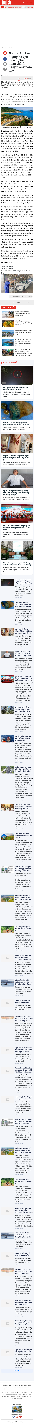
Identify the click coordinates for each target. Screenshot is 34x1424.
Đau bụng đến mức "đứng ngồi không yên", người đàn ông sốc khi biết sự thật (16, 423)
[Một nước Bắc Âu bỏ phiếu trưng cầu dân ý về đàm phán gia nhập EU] (7, 982)
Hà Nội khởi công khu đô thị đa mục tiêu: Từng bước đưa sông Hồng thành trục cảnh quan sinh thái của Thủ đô (24, 1021)
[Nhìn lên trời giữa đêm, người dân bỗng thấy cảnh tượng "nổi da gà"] (7, 582)
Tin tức (4, 382)
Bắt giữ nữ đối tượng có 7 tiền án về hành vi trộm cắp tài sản (23, 1397)
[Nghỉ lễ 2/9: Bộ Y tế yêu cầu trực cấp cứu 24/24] (7, 1099)
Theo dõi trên (20, 79)
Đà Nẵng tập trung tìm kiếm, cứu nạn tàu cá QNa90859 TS (23, 738)
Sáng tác (21, 1012)
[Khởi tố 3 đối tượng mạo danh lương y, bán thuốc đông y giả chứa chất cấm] (7, 869)
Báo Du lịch (22, 862)
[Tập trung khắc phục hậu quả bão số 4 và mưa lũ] (7, 929)
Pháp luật (21, 731)
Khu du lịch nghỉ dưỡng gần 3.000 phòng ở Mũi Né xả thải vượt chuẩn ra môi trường (17, 564)
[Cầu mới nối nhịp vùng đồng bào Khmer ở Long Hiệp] (7, 1418)
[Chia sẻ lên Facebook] (5, 59)
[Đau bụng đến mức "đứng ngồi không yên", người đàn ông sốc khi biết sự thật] (7, 605)
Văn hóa (21, 975)
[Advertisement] (17, 27)
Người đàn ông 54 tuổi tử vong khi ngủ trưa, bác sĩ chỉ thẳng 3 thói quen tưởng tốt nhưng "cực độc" (16, 492)
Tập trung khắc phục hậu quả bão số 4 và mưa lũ (23, 929)
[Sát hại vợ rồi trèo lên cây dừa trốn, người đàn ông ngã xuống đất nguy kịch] (7, 710)
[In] (5, 69)
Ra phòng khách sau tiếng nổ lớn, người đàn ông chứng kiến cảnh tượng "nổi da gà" (16, 457)
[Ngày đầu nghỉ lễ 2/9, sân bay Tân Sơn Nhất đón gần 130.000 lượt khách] (7, 1375)
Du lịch (21, 1043)
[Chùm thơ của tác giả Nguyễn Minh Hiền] (7, 1003)
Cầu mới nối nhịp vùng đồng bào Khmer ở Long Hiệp (23, 1417)
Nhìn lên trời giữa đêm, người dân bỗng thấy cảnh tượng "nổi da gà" (16, 388)
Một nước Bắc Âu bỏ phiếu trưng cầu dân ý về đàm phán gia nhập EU (24, 982)
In (28, 302)
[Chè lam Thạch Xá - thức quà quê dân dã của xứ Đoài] (7, 836)
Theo (21, 296)
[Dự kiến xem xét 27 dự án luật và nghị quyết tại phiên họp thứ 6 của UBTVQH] (7, 807)
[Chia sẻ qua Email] (5, 64)
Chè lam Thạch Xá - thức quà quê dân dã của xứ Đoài (23, 835)
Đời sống (21, 762)
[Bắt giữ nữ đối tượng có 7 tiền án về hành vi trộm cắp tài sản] (7, 1397)
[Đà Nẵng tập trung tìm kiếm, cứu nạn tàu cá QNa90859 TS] (7, 739)
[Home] (5, 53)
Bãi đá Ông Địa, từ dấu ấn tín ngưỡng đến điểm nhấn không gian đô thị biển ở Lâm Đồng (16, 527)
